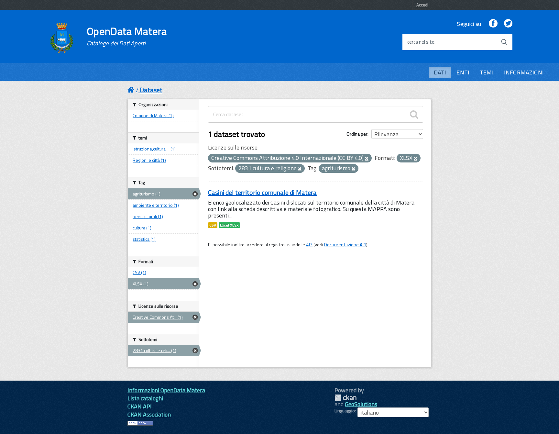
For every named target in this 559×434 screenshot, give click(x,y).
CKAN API (139, 406)
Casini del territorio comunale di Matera (262, 192)
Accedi (422, 5)
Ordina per (356, 133)
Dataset (151, 90)
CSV (212, 225)
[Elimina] (366, 158)
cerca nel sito (420, 42)
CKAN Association (149, 414)
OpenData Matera (127, 36)
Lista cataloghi (145, 398)
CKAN (345, 397)
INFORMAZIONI (524, 72)
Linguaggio (344, 410)
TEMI (487, 72)
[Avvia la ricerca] (504, 42)
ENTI (462, 72)
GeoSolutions (361, 404)
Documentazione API (345, 244)
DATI (440, 72)
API (309, 244)
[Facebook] (493, 23)
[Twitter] (508, 23)
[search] (414, 114)
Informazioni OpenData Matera (166, 390)
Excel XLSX (229, 225)
